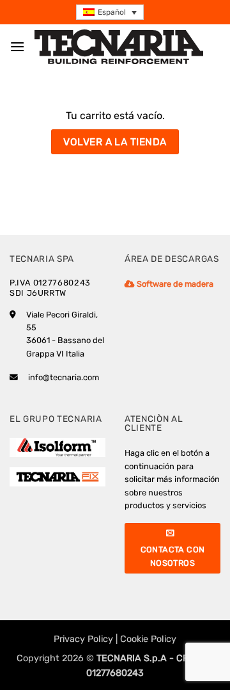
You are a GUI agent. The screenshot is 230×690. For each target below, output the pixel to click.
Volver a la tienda (114, 142)
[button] (110, 12)
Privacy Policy (83, 639)
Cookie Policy (148, 639)
